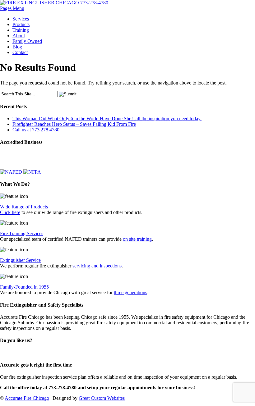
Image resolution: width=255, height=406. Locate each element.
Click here (10, 212)
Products (21, 24)
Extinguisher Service (20, 260)
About (18, 35)
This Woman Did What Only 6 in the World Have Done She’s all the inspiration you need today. (107, 118)
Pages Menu (12, 8)
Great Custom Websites (102, 398)
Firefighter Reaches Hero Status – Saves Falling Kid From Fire (74, 124)
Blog (17, 46)
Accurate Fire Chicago (27, 398)
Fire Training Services (21, 233)
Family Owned (27, 41)
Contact (20, 52)
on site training (137, 239)
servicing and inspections (97, 265)
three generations (130, 292)
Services (20, 18)
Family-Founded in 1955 (24, 287)
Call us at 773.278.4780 (35, 129)
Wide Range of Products (24, 206)
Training (20, 30)
